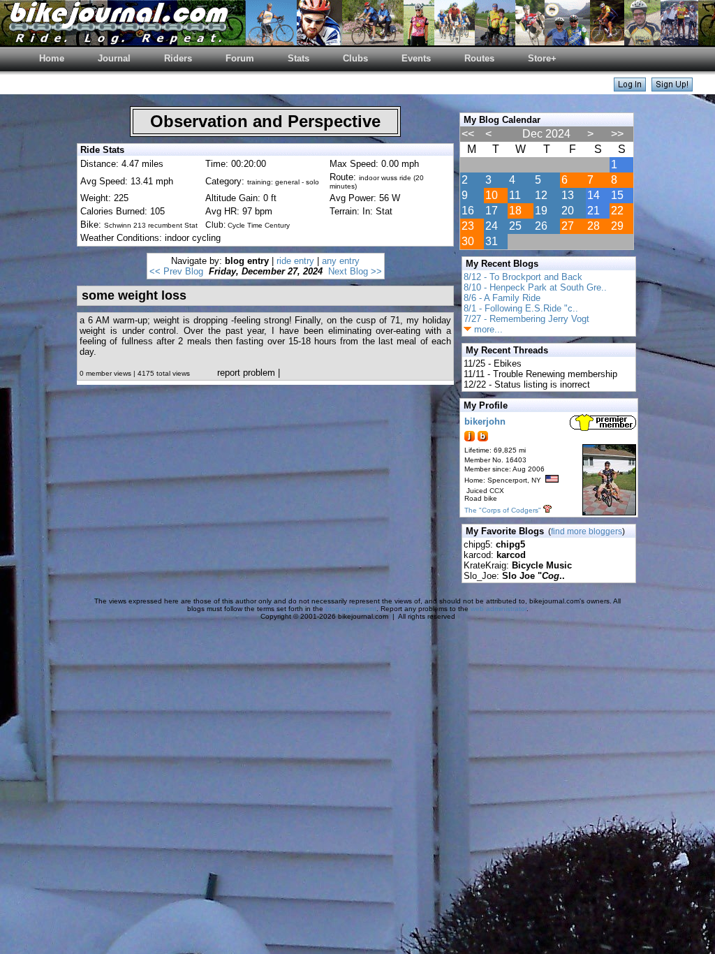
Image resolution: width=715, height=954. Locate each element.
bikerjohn (485, 421)
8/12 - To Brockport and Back (523, 277)
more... (487, 329)
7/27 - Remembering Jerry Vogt (526, 319)
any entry (341, 261)
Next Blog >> (355, 271)
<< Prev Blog (176, 271)
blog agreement (350, 608)
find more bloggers (586, 531)
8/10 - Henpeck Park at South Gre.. (535, 287)
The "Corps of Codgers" (502, 510)
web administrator (498, 608)
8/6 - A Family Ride (502, 298)
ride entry (295, 261)
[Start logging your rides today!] (672, 88)
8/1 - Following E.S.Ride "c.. (521, 308)
